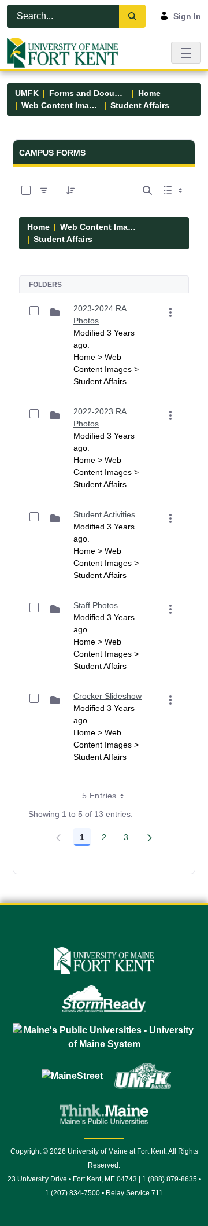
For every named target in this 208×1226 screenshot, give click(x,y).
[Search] (132, 16)
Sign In (187, 16)
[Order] (70, 190)
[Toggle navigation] (186, 52)
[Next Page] (149, 837)
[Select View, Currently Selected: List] (174, 190)
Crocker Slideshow (107, 696)
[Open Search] (147, 190)
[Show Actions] (170, 312)
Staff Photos (95, 605)
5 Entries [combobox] (99, 795)
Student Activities (104, 514)
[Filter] (44, 190)
